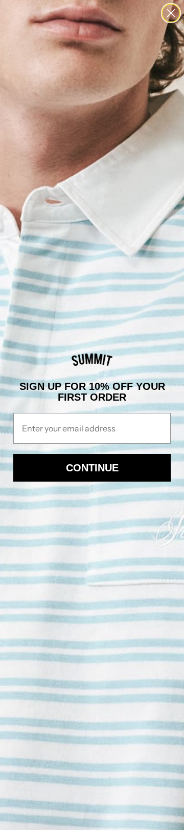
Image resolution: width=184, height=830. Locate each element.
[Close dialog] (171, 13)
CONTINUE (92, 467)
